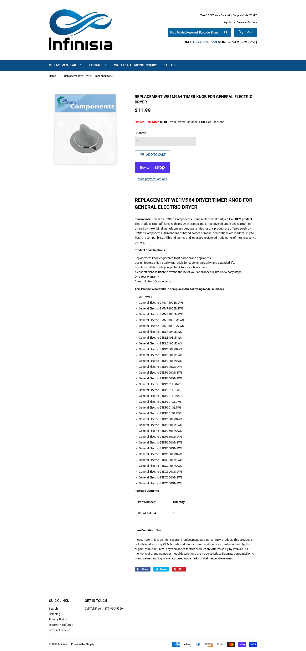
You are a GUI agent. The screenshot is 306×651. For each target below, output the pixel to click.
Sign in (227, 22)
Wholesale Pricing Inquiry (135, 65)
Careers (170, 65)
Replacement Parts (64, 65)
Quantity (140, 133)
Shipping (54, 614)
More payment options (152, 179)
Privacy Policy (58, 619)
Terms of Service (59, 630)
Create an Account (247, 22)
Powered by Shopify (83, 644)
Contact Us (98, 65)
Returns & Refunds (61, 624)
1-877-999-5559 (205, 42)
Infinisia (62, 644)
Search (53, 608)
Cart (249, 32)
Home (52, 75)
